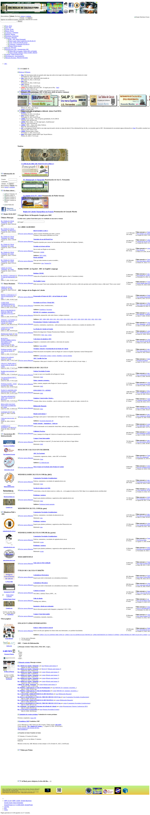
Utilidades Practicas (39, 431)
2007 (40, 319)
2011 (54, 319)
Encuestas (49, 309)
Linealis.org (9, 507)
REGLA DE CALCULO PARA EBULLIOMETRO (8, 404)
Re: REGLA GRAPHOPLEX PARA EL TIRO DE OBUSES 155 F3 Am (39, 697)
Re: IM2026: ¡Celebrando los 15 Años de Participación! (9, 276)
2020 (85, 319)
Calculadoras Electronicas (41, 575)
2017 (75, 319)
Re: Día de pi (141, 250)
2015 (68, 319)
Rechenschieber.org (9, 496)
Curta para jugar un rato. (7, 418)
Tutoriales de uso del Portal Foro (43, 239)
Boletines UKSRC (38, 273)
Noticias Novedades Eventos (41, 371)
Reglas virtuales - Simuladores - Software (45, 423)
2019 (82, 319)
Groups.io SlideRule (9, 446)
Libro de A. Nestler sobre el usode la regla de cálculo (8, 364)
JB (22, 128)
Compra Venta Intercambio (41, 438)
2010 (51, 319)
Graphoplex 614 (5, 412)
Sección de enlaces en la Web (41, 488)
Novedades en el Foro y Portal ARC (44, 302)
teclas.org (9, 646)
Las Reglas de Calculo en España (43, 329)
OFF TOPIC (42, 255)
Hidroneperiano (25, 90)
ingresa (23, 16)
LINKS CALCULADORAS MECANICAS (51, 634)
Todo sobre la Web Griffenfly (42, 563)
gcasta (42, 542)
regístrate (28, 16)
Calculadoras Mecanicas (40, 583)
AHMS (23, 119)
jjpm (22, 134)
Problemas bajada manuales (47, 504)
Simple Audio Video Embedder (13, 803)
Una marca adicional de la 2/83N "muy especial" (8, 397)
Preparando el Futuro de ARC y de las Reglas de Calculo (50, 296)
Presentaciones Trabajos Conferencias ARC (46, 322)
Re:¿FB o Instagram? (143, 457)
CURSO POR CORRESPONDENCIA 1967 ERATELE (8, 304)
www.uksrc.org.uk (9, 469)
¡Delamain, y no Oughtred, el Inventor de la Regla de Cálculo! (9, 321)
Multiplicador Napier (6, 334)
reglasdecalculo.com (9, 547)
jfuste (41, 459)
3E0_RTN (58, 724)
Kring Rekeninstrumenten (9, 486)
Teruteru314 (47, 263)
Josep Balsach (9, 638)
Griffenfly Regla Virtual (9, 599)
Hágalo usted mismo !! (39, 414)
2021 (89, 319)
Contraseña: (4, 181)
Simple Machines (26, 800)
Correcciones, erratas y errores (47, 355)
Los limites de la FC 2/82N (32, 196)
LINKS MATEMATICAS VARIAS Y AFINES (106, 634)
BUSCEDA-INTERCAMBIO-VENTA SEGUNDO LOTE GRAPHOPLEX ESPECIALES (8, 341)
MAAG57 (13, 230)
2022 (92, 319)
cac (148, 599)
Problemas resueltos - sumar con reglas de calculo (8, 350)
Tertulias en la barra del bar (41, 246)
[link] (57, 87)
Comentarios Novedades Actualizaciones (45, 478)
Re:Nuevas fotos (141, 540)
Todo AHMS (43, 346)
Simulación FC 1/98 (9, 592)
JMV (22, 84)
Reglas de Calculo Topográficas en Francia (38, 212)
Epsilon (23, 112)
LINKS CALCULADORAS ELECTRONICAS (78, 634)
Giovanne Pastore (9, 654)
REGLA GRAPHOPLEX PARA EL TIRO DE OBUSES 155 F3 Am (8, 312)
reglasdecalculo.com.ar (9, 531)
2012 (58, 319)
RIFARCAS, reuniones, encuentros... (44, 312)
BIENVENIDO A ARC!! (40, 230)
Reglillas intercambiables (8, 371)
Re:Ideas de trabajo (142, 360)
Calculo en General (39, 590)
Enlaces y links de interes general (43, 627)
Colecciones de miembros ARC (42, 339)
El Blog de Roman (9, 671)
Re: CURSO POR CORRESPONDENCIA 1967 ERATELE (35, 694)
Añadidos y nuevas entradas (64, 355)
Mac (22, 75)
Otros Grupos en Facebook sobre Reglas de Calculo (48, 467)
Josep (2, 352)
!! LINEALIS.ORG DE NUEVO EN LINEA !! (37, 164)
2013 (61, 319)
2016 (72, 319)
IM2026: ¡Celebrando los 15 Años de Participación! (8, 295)
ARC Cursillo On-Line (40, 358)
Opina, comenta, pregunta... (41, 380)
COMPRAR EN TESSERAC (5, 426)
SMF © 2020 (16, 800)
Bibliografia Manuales (39, 406)
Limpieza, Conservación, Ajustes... (43, 398)
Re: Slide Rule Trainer (143, 425)
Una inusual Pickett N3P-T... (9, 377)
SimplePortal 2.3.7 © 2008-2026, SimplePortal (18, 805)
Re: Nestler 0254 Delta (143, 525)
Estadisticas (42, 309)
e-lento (12, 238)
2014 (65, 319)
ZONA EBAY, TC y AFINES (42, 390)
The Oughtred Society (9, 454)
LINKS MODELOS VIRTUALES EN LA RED (133, 634)
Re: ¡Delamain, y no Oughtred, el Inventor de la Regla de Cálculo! (37, 706)
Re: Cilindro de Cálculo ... (35, 726)
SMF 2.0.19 (7, 800)
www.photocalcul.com (9, 560)
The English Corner (39, 281)
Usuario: (3, 179)
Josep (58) (33, 718)
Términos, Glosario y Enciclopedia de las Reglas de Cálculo (50, 348)
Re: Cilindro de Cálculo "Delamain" (28, 666)
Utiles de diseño (38, 598)
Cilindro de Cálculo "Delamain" (6, 268)
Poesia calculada (38, 257)
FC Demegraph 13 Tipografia (33, 180)
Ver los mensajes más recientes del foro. (28, 728)
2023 (96, 319)
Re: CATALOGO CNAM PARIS (27, 709)
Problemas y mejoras (39, 495)
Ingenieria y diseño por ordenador (43, 606)
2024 (99, 319)
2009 (47, 319)
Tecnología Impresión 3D (46, 421)
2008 (44, 319)
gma (11, 222)
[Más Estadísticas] (23, 729)
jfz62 (22, 115)
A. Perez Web (9, 581)
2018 (79, 319)
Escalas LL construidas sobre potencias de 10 (9, 390)
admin (23, 87)
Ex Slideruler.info (44, 462)
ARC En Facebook (39, 453)
